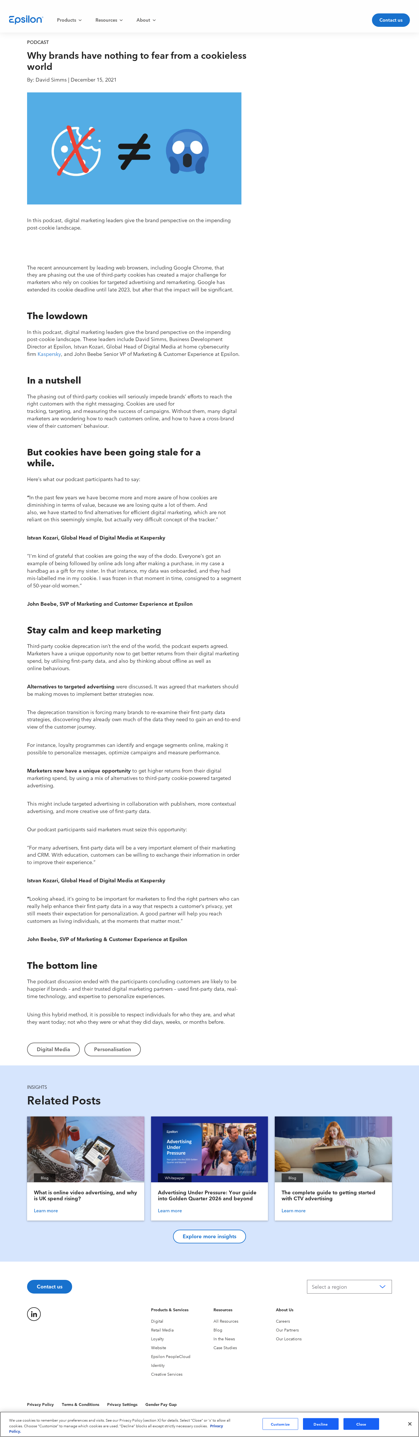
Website (158, 1347)
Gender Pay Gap (161, 1404)
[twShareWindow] (256, 119)
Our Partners (287, 1330)
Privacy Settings (122, 1404)
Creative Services (166, 1374)
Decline (321, 1423)
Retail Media (162, 1330)
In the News (224, 1338)
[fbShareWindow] (256, 101)
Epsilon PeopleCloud (170, 1356)
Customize (280, 1423)
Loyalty (157, 1338)
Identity (158, 1365)
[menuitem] (69, 20)
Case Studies (225, 1347)
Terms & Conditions (80, 1404)
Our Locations (289, 1338)
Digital (157, 1321)
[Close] (410, 1424)
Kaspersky (49, 353)
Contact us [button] (390, 20)
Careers (283, 1321)
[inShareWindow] (256, 137)
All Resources (225, 1321)
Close (361, 1423)
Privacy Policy (40, 1404)
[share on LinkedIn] (34, 1314)
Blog (217, 1330)
